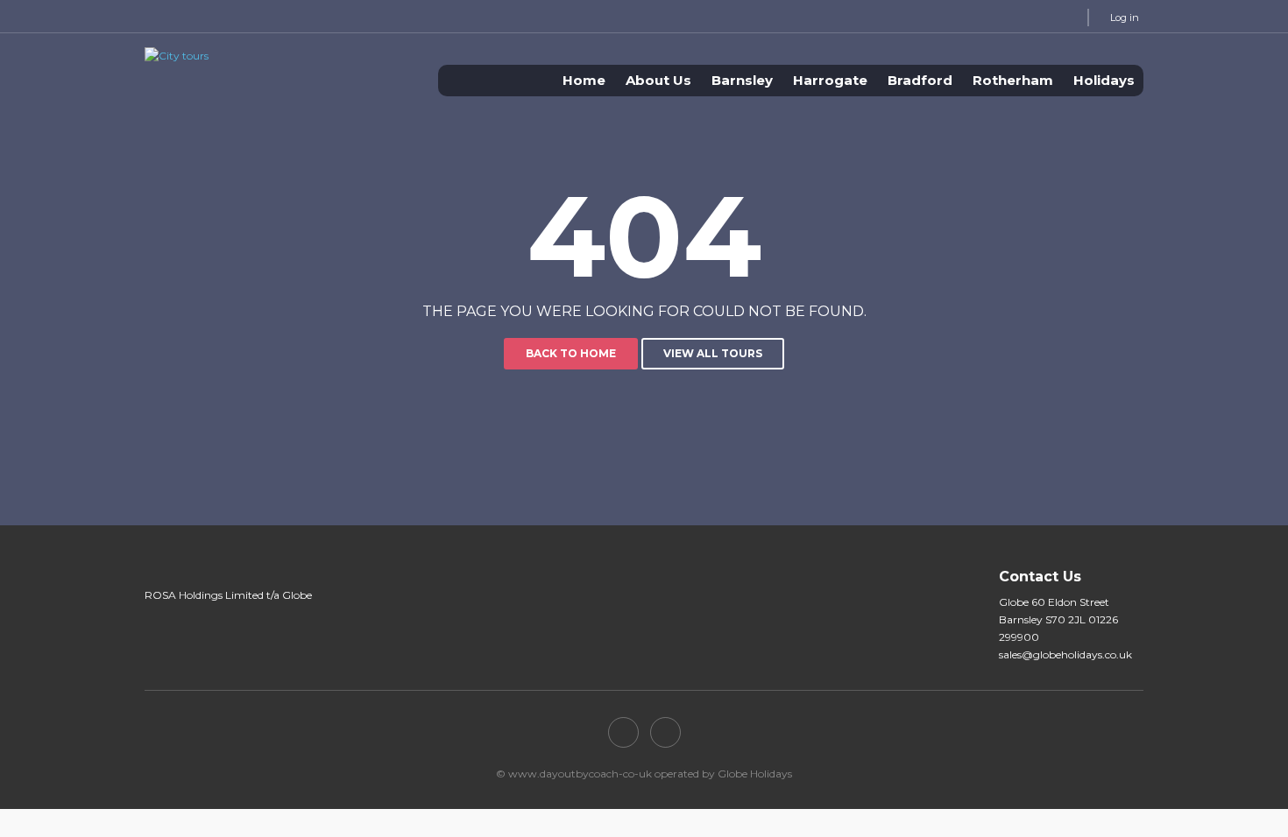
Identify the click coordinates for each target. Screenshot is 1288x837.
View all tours (712, 353)
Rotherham (1013, 80)
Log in (1124, 17)
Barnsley (742, 80)
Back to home (571, 353)
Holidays (1104, 80)
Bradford (920, 80)
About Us (658, 80)
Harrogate (830, 80)
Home (584, 80)
